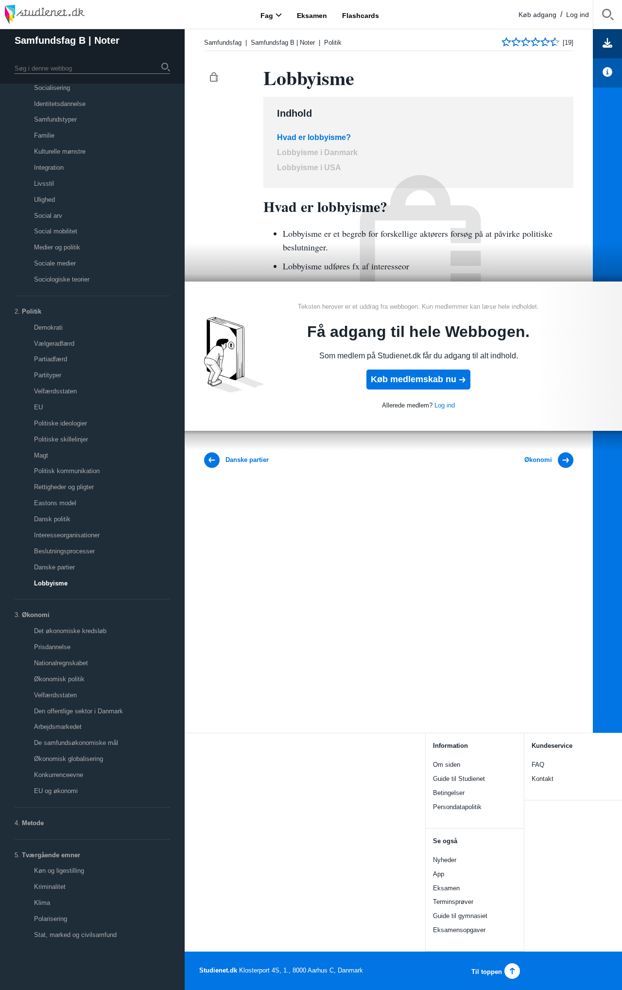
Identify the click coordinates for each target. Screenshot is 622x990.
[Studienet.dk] (68, 14)
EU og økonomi (56, 791)
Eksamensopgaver (459, 930)
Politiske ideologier (60, 423)
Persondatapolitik (457, 807)
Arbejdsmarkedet (58, 726)
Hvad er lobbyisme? (314, 137)
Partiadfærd (50, 359)
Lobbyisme (51, 583)
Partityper (47, 375)
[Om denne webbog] (607, 73)
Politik (31, 311)
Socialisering (52, 87)
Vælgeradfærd (54, 343)
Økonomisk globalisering (68, 758)
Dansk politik (52, 519)
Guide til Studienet (459, 778)
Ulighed (44, 199)
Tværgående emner (51, 855)
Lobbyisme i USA (309, 167)
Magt (41, 455)
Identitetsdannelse (60, 103)
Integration (49, 167)
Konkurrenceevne (58, 774)
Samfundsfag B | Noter (67, 40)
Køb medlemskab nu (413, 379)
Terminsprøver (453, 901)
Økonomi (36, 615)
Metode (33, 823)
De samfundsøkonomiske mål (76, 742)
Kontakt (542, 778)
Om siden (446, 764)
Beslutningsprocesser (64, 551)
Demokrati (48, 327)
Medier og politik (57, 247)
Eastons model (55, 503)
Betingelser (449, 792)
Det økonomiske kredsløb (70, 631)
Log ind (577, 14)
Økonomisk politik (59, 679)
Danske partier (54, 567)
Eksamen (446, 888)
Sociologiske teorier (61, 279)
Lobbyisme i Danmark (317, 152)
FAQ (538, 764)
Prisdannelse (52, 647)
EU (38, 407)
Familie (44, 135)
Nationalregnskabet (61, 663)
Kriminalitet (50, 886)
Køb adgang (537, 14)
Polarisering (50, 918)
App (438, 874)
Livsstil (44, 183)
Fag (266, 15)
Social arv (48, 215)
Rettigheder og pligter (64, 487)
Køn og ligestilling (59, 870)
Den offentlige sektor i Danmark (78, 711)
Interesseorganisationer (67, 535)
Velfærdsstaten (55, 391)
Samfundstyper (55, 119)
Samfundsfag (223, 42)
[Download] (607, 43)
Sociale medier (55, 263)
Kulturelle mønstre (60, 151)
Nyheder (444, 860)
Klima (42, 902)
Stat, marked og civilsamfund (75, 934)
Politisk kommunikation (67, 471)
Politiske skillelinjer (61, 439)
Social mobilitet (55, 231)
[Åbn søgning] (607, 16)
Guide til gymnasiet (460, 915)
